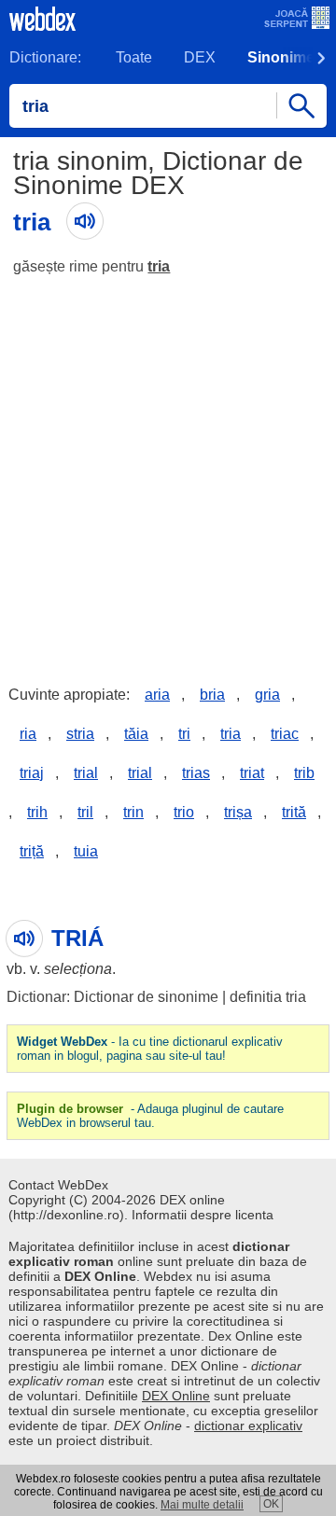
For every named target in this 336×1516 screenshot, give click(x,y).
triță (32, 851)
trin (133, 812)
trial (86, 773)
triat (252, 773)
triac (285, 734)
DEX (200, 57)
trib (304, 773)
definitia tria (268, 997)
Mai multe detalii (202, 1504)
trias (196, 773)
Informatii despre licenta (202, 1214)
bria (212, 694)
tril (85, 812)
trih (37, 812)
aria (157, 694)
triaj (32, 773)
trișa (238, 812)
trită (294, 812)
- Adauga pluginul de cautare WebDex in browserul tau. (150, 1116)
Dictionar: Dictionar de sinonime (112, 997)
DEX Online (176, 1395)
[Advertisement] (168, 466)
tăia (136, 734)
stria (80, 734)
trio (184, 812)
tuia (86, 851)
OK (271, 1503)
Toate (134, 57)
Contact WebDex (58, 1184)
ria (28, 734)
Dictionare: (45, 57)
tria (158, 266)
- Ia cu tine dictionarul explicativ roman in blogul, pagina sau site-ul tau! (150, 1049)
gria (267, 694)
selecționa (78, 969)
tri (184, 734)
